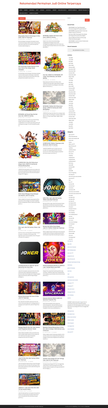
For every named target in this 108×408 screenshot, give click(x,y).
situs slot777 (71, 178)
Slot (37, 10)
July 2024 (71, 101)
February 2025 (72, 88)
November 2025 (72, 71)
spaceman (71, 229)
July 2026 (71, 57)
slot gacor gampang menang (74, 262)
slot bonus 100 (72, 189)
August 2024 (71, 99)
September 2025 (72, 74)
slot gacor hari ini (72, 208)
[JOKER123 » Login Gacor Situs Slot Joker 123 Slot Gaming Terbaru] (29, 379)
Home (20, 10)
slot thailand (71, 223)
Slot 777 (70, 182)
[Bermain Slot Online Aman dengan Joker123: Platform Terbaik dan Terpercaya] (54, 218)
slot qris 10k (71, 218)
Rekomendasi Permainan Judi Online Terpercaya (50, 3)
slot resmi (71, 220)
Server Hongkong (72, 172)
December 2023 (72, 112)
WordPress (75, 406)
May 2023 (71, 126)
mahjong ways (72, 159)
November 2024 (72, 93)
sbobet (70, 168)
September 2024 (72, 97)
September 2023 (72, 118)
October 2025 (71, 73)
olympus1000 (71, 167)
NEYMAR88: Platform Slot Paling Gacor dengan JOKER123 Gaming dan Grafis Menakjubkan (52, 107)
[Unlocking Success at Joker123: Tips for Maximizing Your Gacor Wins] (29, 252)
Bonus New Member (73, 136)
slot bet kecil (71, 186)
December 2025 (72, 69)
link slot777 (71, 151)
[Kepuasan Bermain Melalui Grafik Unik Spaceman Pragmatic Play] (54, 288)
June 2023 (71, 124)
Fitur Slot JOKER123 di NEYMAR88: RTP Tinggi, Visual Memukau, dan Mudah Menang (53, 76)
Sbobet (54, 10)
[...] (29, 45)
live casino (71, 153)
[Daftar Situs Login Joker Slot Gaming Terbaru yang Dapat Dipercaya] (54, 187)
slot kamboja (71, 210)
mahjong (71, 155)
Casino (25, 10)
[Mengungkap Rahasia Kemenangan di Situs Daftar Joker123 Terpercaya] (29, 27)
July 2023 (71, 122)
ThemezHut (87, 406)
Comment (29, 39)
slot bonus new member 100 (75, 193)
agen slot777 (71, 134)
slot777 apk (71, 227)
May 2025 (71, 82)
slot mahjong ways (72, 250)
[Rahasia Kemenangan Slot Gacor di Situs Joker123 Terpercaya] (29, 287)
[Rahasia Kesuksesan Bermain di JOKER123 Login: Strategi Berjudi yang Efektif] (54, 252)
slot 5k (69, 298)
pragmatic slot (71, 256)
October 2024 (71, 95)
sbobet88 (71, 170)
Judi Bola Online (72, 149)
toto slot (71, 235)
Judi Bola (31, 10)
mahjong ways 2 (23, 13)
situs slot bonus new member (75, 176)
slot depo (71, 195)
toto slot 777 (70, 253)
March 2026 (71, 65)
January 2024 (71, 111)
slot (68, 274)
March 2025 (71, 86)
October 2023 (71, 116)
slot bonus (71, 187)
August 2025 (71, 76)
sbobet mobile (71, 320)
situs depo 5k (71, 174)
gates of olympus (71, 268)
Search (69, 18)
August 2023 (71, 120)
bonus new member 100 (74, 138)
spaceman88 (71, 233)
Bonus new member (72, 317)
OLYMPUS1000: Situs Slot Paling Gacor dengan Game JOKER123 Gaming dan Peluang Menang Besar (28, 164)
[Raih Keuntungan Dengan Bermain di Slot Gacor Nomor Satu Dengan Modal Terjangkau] (29, 58)
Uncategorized (72, 237)
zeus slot (71, 239)
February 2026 (72, 67)
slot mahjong (72, 212)
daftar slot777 (72, 144)
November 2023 (72, 114)
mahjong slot (72, 157)
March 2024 (71, 109)
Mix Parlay (71, 163)
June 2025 (71, 80)
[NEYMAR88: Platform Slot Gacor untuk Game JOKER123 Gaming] (54, 27)
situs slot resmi (71, 289)
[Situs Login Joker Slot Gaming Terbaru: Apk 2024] (29, 218)
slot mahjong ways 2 (73, 214)
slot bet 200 (71, 184)
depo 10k (69, 244)
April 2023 (71, 128)
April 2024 (71, 107)
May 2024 (71, 105)
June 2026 (71, 59)
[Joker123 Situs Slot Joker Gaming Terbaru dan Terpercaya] (29, 349)
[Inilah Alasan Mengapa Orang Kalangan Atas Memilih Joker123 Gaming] (29, 185)
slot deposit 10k (72, 203)
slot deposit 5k (71, 326)
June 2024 (71, 103)
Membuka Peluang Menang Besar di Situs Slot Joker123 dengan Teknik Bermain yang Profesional (53, 329)
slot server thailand (72, 247)
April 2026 (71, 63)
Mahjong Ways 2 (62, 10)
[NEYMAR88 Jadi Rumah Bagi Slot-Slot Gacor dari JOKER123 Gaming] (29, 101)
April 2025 (71, 84)
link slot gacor (71, 323)
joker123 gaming (33, 13)
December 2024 (72, 92)
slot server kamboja (73, 222)
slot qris (70, 216)
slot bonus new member (74, 191)
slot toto (70, 271)
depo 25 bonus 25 (72, 146)
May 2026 (71, 61)
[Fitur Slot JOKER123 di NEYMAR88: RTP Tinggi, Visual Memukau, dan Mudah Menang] (54, 62)
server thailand (71, 329)
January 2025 (71, 90)
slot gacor (71, 206)
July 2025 (71, 78)
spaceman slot (72, 231)
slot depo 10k (71, 197)
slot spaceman (71, 277)
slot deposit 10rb (72, 205)
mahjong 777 (70, 286)
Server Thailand (82, 10)
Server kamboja (72, 10)
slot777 (70, 225)
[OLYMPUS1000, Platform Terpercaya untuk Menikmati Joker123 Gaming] (54, 135)
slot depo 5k (71, 201)
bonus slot (71, 140)
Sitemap (42, 10)
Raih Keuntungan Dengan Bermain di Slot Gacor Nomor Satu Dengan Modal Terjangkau (28, 68)
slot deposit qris (71, 314)
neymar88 (71, 165)
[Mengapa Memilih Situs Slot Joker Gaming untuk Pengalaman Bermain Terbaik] (29, 319)
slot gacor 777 (71, 283)
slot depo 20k (71, 199)
